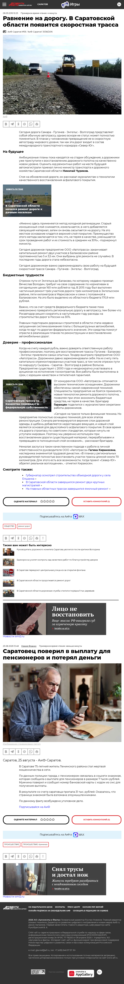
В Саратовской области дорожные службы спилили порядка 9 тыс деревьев (55, 591)
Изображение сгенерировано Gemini (22, 744)
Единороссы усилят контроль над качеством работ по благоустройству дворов (57, 560)
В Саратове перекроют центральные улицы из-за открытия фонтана (51, 570)
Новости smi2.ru (13, 636)
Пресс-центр (73, 907)
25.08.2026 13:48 (11, 646)
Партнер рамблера (56, 972)
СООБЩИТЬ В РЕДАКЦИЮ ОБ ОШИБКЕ (90, 911)
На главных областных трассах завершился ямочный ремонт (67, 488)
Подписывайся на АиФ (34, 807)
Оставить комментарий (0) (96, 820)
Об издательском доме (40, 907)
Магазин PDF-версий (93, 907)
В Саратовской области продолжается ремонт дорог (44, 580)
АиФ (5, 116)
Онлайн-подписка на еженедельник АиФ (49, 911)
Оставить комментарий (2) (96, 501)
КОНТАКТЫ (60, 907)
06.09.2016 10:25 (10, 13)
